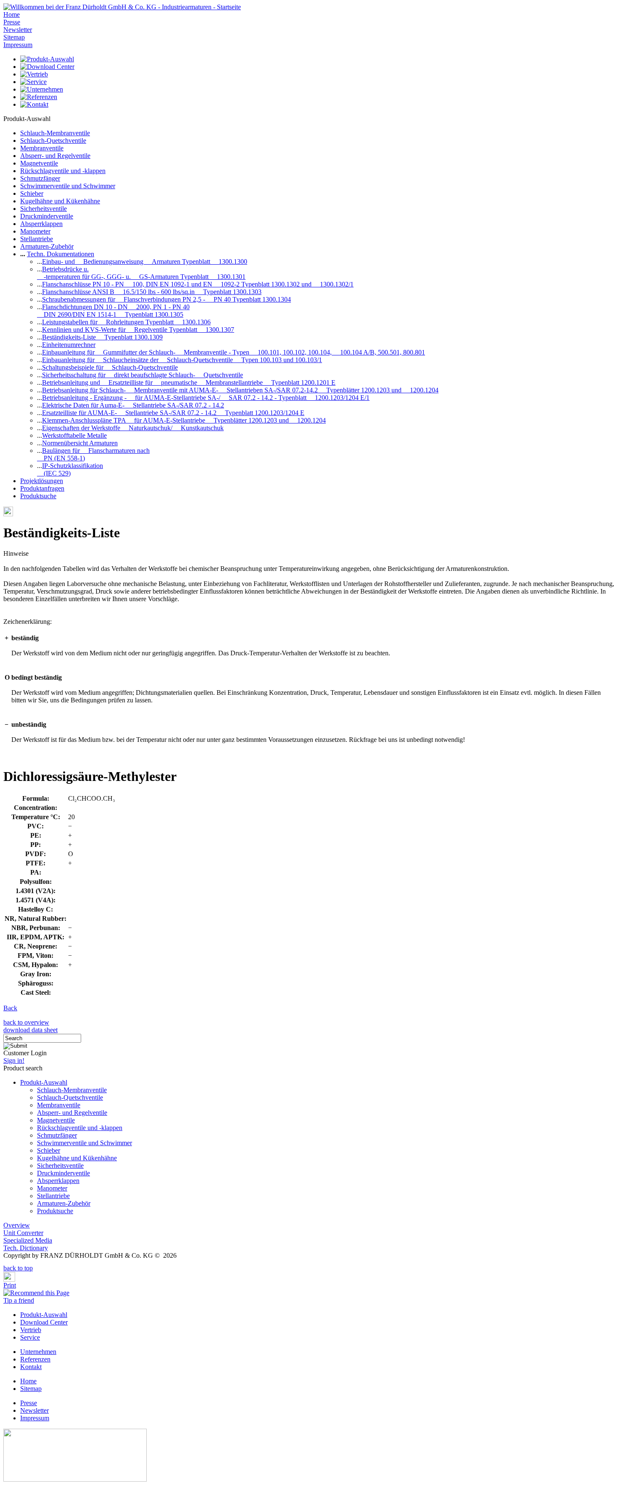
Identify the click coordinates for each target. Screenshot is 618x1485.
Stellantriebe (36, 238)
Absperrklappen (41, 223)
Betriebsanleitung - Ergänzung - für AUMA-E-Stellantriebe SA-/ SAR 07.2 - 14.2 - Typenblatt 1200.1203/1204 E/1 (206, 397)
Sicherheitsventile (43, 208)
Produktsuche (38, 495)
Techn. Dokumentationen (60, 254)
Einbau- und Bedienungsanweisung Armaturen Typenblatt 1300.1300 (144, 261)
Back (10, 1008)
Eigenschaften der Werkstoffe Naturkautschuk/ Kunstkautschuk (133, 427)
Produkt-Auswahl (43, 1082)
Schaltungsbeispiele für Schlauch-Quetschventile (110, 367)
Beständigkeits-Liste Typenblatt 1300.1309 (102, 337)
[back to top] (5, 1262)
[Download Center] (47, 66)
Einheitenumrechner (68, 344)
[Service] (33, 81)
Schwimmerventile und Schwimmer (67, 185)
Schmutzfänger (40, 178)
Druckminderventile (46, 216)
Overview (16, 1225)
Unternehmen (38, 1351)
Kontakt (31, 1366)
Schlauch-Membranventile (55, 133)
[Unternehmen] (41, 89)
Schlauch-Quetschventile (53, 140)
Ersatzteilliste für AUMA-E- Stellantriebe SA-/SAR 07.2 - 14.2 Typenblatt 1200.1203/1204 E (173, 412)
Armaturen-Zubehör (47, 246)
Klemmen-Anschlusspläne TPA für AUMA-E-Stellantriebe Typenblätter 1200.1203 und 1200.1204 (184, 420)
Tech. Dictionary (25, 1247)
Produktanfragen (42, 488)
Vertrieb (30, 1329)
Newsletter (17, 29)
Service (30, 1337)
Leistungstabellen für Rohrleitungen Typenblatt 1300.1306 (126, 322)
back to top (18, 1268)
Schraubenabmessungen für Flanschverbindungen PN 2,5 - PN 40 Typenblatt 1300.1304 (166, 299)
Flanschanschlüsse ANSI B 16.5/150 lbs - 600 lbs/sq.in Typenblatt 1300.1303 (151, 291)
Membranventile (41, 148)
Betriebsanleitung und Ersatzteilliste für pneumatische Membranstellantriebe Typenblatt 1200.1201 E (188, 382)
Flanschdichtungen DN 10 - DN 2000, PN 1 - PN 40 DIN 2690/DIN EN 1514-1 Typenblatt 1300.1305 (113, 310)
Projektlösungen (41, 480)
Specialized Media (27, 1240)
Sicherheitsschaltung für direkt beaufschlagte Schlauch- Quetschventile (142, 374)
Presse (11, 22)
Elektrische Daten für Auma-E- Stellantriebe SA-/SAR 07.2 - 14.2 (133, 405)
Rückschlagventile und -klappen (63, 170)
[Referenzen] (38, 96)
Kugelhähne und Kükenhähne (60, 201)
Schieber (31, 193)
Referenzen (35, 1359)
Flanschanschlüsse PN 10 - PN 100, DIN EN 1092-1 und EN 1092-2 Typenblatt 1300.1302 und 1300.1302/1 (198, 284)
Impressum (17, 44)
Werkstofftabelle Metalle (74, 435)
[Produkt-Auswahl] (47, 59)
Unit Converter (23, 1232)
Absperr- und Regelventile (55, 155)
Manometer (35, 231)
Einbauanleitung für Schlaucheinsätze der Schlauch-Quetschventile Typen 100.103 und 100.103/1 (182, 359)
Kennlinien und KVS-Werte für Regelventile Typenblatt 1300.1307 (138, 329)
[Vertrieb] (34, 74)
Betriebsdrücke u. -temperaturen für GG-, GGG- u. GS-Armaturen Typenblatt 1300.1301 (141, 272)
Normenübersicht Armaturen (80, 443)
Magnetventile (39, 163)
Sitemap (14, 37)
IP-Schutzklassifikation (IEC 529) (70, 469)
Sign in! (13, 1060)
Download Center (44, 1322)
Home (11, 14)
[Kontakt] (34, 104)
